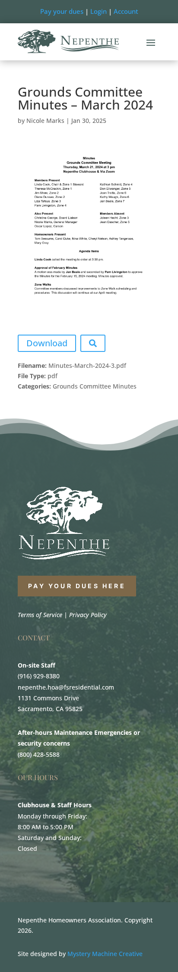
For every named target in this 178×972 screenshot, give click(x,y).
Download (46, 343)
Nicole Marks (45, 120)
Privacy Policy (88, 615)
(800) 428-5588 (39, 754)
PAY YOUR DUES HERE (77, 585)
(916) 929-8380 (39, 676)
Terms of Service (40, 615)
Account (126, 11)
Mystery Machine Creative (105, 954)
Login (98, 11)
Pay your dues (61, 11)
